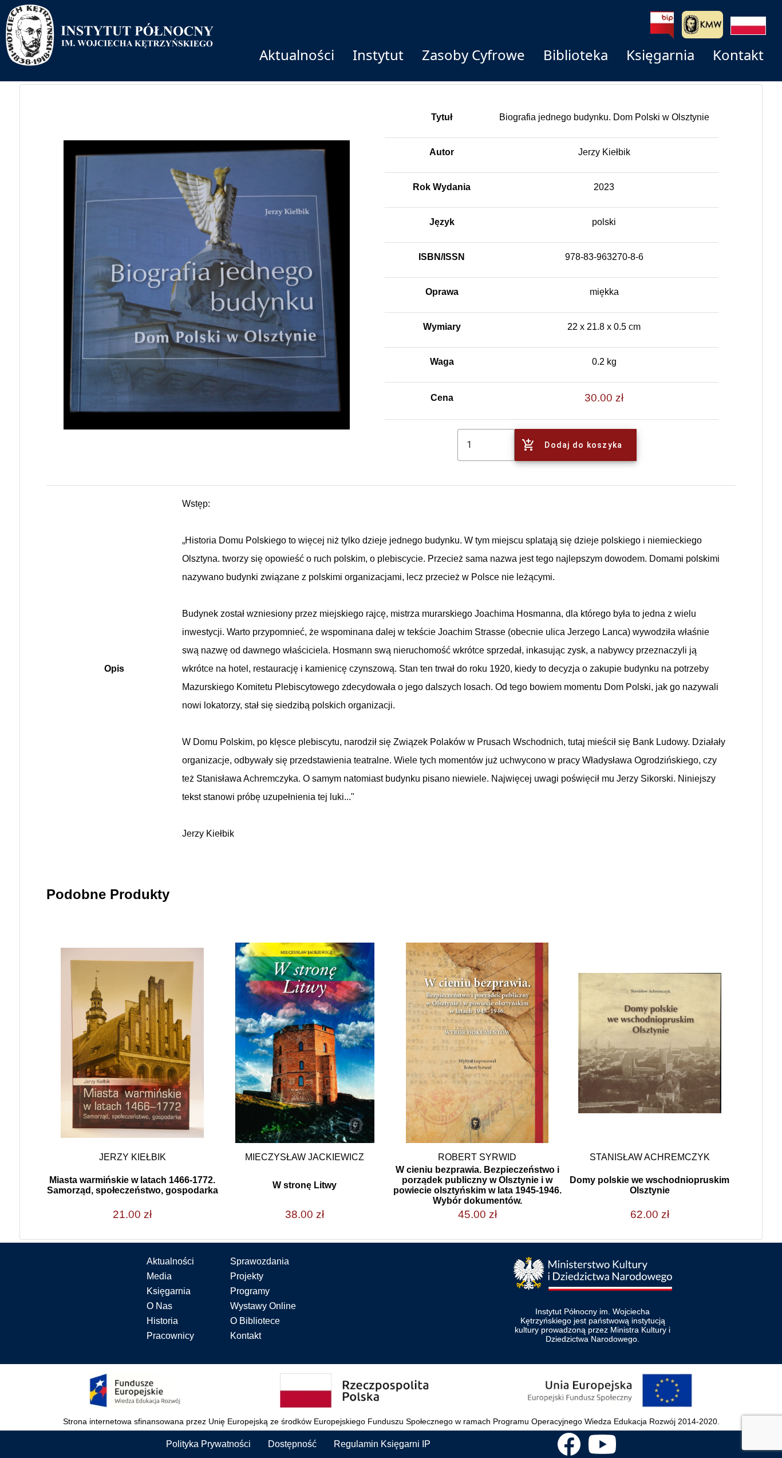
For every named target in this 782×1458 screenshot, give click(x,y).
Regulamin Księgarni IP (382, 1444)
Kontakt (245, 1336)
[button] (748, 26)
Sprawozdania (259, 1261)
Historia (162, 1321)
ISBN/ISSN (441, 257)
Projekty (246, 1276)
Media (159, 1276)
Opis (114, 668)
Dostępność (292, 1444)
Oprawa (442, 292)
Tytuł (441, 117)
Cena (442, 398)
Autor (441, 152)
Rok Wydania (442, 187)
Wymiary (442, 327)
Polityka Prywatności (208, 1444)
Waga (442, 362)
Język (442, 222)
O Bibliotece (255, 1321)
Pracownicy (170, 1336)
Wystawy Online (263, 1306)
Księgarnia (169, 1291)
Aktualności (170, 1261)
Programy (250, 1291)
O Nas (159, 1306)
